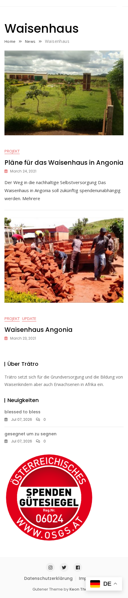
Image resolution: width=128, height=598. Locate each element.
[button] (119, 5)
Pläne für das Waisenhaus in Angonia (64, 162)
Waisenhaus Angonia (38, 329)
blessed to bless (22, 412)
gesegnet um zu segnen (30, 434)
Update (29, 318)
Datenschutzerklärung (48, 578)
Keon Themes (82, 589)
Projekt (12, 151)
